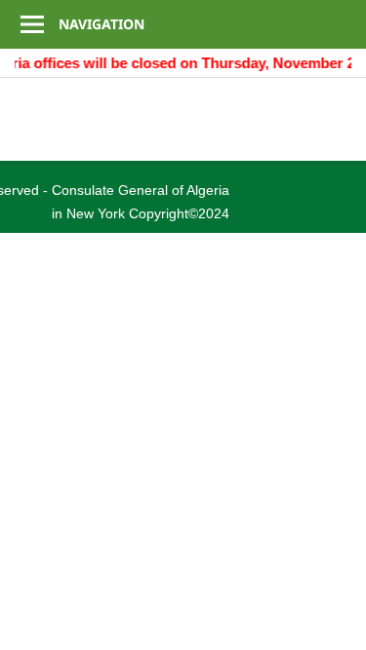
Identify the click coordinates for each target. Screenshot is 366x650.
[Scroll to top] (332, 616)
